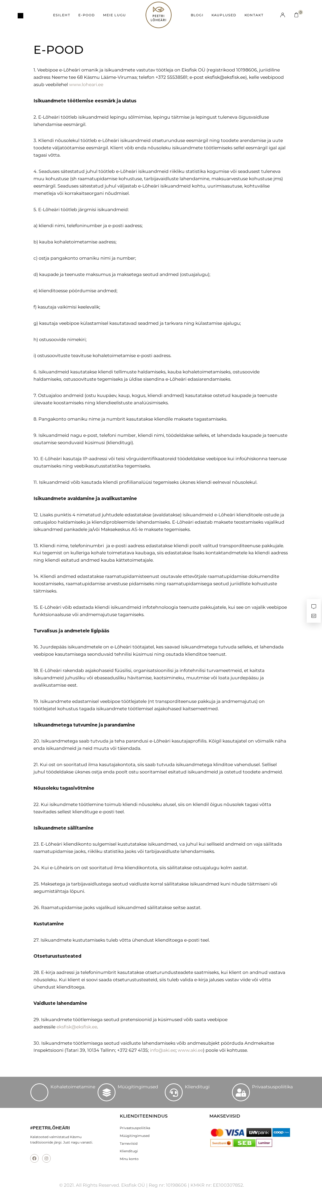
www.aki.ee (190, 1050)
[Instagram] (46, 1158)
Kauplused (223, 15)
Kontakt (254, 15)
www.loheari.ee (86, 84)
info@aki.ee (163, 1050)
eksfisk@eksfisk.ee (77, 1027)
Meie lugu (114, 15)
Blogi (197, 15)
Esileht (61, 15)
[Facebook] (34, 1158)
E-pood (86, 15)
